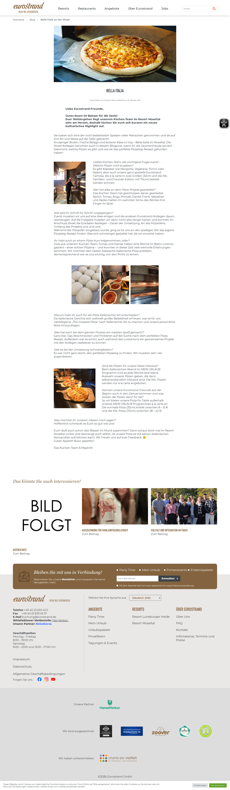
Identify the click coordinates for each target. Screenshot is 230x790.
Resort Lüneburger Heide (151, 617)
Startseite (18, 19)
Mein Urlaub (97, 623)
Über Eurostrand (140, 8)
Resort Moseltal (143, 623)
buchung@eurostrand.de (39, 617)
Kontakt (182, 630)
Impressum (21, 659)
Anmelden (167, 578)
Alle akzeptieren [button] (218, 785)
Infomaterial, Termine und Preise (195, 638)
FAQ (179, 623)
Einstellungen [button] (200, 785)
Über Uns (183, 617)
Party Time (96, 617)
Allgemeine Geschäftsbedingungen (39, 674)
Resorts (63, 8)
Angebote (111, 8)
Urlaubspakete (99, 630)
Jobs (164, 8)
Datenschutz (22, 666)
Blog (32, 19)
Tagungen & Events (102, 643)
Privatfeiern (96, 636)
